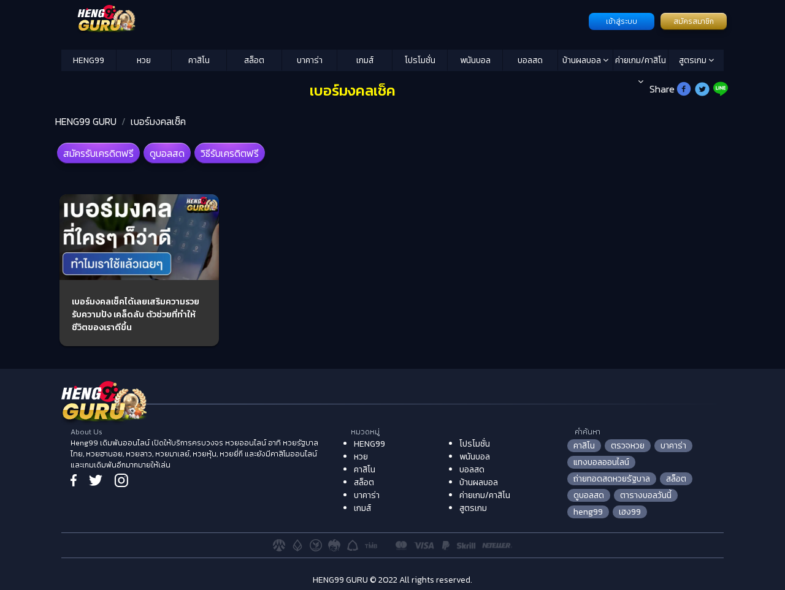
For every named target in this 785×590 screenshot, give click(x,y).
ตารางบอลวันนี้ (646, 495)
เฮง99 (630, 511)
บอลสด (530, 60)
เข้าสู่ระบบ (621, 21)
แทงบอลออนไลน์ (601, 462)
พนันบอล (475, 60)
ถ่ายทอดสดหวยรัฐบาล (611, 478)
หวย (144, 60)
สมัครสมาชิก (693, 21)
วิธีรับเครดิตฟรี (230, 153)
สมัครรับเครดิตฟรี (98, 153)
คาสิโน (199, 60)
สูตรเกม (693, 60)
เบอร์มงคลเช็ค (158, 121)
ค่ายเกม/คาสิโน (640, 60)
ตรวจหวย (628, 445)
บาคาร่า (310, 60)
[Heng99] (323, 20)
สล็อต (254, 60)
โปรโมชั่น (420, 60)
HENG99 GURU (86, 121)
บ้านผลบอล (582, 60)
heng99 (588, 511)
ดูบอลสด (167, 153)
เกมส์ (364, 60)
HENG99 (88, 60)
